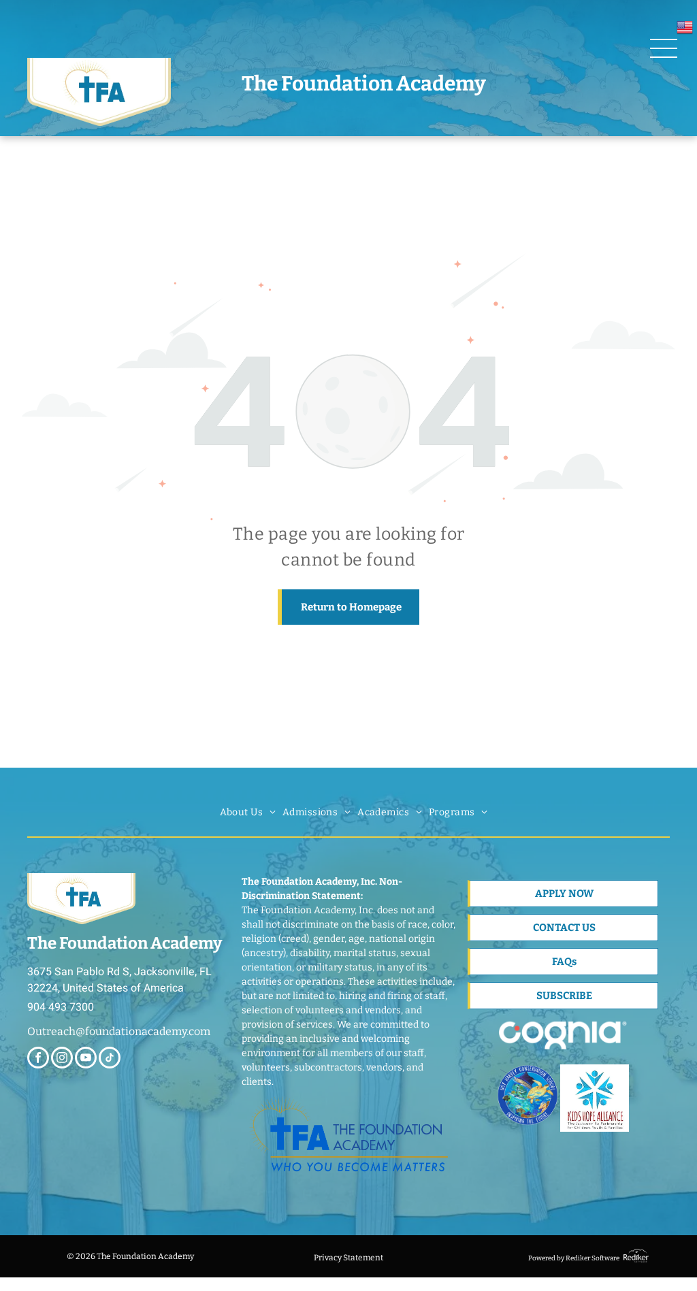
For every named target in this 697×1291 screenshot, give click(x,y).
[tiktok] (109, 1059)
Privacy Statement (348, 1257)
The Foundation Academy (364, 83)
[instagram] (62, 1059)
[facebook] (38, 1059)
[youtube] (86, 1059)
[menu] (664, 48)
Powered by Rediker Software (573, 1258)
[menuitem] (247, 812)
